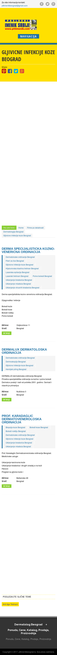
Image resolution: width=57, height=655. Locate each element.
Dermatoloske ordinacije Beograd (20, 257)
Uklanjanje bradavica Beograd (19, 279)
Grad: (4, 328)
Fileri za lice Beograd (15, 260)
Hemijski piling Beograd (16, 369)
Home (21, 227)
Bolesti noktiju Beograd (16, 431)
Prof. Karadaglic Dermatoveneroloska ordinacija (21, 419)
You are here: (9, 227)
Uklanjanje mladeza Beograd (18, 283)
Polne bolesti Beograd (42, 276)
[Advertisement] (28, 108)
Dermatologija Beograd (13, 231)
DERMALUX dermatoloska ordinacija (24, 351)
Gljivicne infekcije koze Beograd (17, 235)
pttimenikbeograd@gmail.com (15, 5)
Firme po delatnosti (35, 227)
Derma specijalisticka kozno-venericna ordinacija (28, 250)
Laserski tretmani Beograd (17, 276)
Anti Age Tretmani (10, 604)
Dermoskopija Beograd (16, 361)
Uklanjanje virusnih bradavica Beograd (22, 287)
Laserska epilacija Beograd (17, 272)
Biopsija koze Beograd (15, 427)
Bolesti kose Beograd (39, 427)
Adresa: (5, 325)
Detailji (6, 333)
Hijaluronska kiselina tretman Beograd (22, 268)
